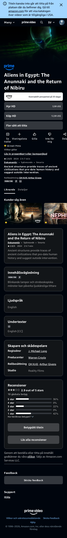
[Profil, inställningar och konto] (62, 22)
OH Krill (23, 177)
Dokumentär (10, 162)
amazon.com (16, 11)
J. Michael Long (37, 351)
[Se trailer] (8, 134)
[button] (21, 417)
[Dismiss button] (61, 5)
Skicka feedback (51, 518)
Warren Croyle (37, 357)
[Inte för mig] (50, 134)
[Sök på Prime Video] (41, 22)
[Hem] (29, 22)
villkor (31, 456)
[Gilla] (34, 134)
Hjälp (7, 497)
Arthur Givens (34, 177)
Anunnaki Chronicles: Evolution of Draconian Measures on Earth (23, 213)
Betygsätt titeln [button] (33, 427)
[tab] (9, 189)
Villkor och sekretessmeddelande (23, 518)
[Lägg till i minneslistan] (19, 134)
